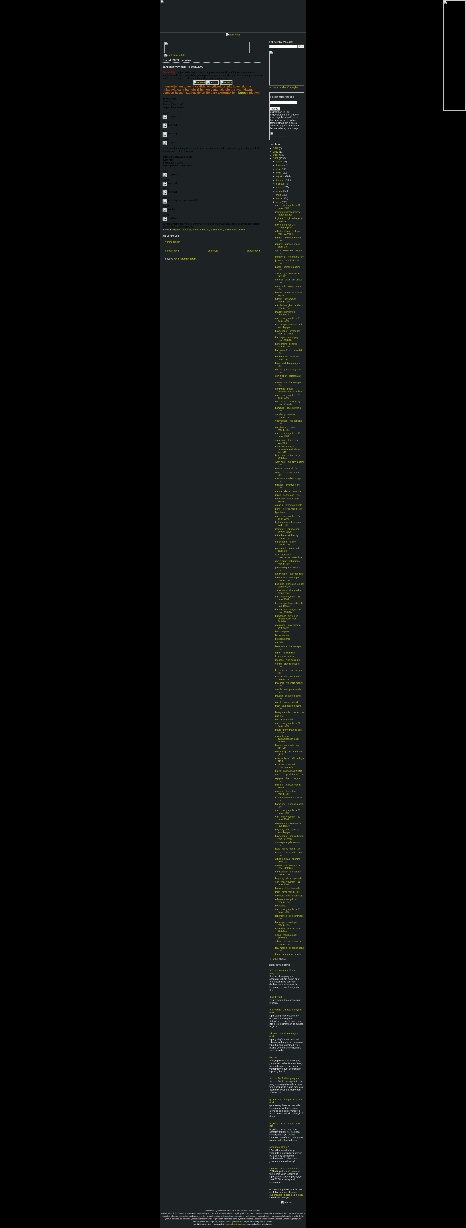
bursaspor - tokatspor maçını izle (286, 923)
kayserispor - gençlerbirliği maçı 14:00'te (289, 837)
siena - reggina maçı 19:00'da (286, 936)
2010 (276, 155)
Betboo (288, 1194)
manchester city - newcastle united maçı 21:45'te (288, 449)
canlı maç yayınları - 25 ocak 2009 (287, 598)
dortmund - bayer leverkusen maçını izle (288, 390)
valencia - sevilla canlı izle (289, 895)
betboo (273, 1057)
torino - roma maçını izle (288, 954)
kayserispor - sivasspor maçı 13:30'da (287, 332)
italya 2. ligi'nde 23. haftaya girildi (285, 226)
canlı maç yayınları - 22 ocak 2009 (287, 818)
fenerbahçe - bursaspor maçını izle (287, 579)
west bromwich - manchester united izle (288, 556)
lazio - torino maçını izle (288, 848)
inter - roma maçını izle (287, 891)
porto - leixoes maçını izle (289, 508)
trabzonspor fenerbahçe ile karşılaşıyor (289, 604)
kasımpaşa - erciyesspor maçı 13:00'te (288, 611)
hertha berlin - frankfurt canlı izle (287, 358)
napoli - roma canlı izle (287, 702)
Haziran (280, 183)
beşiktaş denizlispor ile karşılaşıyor (287, 831)
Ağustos (280, 176)
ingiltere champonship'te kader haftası (288, 213)
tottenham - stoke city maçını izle (286, 536)
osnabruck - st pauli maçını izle (285, 428)
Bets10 (299, 1194)
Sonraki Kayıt (172, 250)
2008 (276, 959)
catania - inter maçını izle (288, 505)
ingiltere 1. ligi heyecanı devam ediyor (287, 530)
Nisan (279, 191)
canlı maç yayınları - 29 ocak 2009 (287, 396)
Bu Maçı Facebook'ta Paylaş (283, 87)
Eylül (279, 172)
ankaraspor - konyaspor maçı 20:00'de (287, 866)
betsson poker (282, 631)
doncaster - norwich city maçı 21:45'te (287, 403)
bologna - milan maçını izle (289, 712)
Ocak (279, 202)
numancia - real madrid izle (289, 256)
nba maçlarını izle (284, 719)
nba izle (279, 716)
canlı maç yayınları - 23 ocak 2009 (287, 811)
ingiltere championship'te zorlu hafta (288, 524)
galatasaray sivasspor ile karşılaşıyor (288, 824)
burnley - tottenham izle (287, 888)
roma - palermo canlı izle (288, 491)
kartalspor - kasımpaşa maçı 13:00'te (287, 339)
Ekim (279, 169)
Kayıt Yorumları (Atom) (185, 258)
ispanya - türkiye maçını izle (284, 1168)
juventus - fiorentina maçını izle (285, 792)
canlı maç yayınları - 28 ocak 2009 (287, 435)
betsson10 (280, 905)
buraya (243, 92)
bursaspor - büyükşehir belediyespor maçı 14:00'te (287, 619)
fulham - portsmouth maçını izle (285, 300)
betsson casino (283, 635)
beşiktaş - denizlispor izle (288, 878)
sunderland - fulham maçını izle (285, 543)
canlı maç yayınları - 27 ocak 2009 (287, 517)
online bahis (217, 229)
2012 (276, 148)
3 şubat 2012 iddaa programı (284, 1078)
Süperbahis (275, 1194)
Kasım (279, 165)
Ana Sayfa (213, 250)
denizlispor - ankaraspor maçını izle (287, 562)
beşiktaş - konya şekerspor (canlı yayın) (289, 585)
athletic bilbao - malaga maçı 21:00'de (287, 232)
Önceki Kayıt (253, 250)
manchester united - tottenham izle (285, 766)
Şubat (279, 198)
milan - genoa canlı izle (287, 495)
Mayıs (279, 187)
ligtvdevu (280, 512)
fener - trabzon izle (285, 652)
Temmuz (280, 180)
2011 (276, 151)
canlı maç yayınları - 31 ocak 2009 (287, 207)
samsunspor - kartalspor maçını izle (288, 873)
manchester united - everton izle (285, 313)
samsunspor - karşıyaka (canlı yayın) (288, 591)
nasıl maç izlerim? (279, 1147)
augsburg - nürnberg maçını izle (285, 415)
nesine (205, 229)
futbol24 (196, 229)
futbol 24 (186, 229)
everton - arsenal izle (286, 468)
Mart (279, 195)
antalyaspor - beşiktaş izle (289, 573)
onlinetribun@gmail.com (236, 1224)
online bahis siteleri (235, 229)
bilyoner (176, 229)
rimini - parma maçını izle (288, 771)
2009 (276, 158)
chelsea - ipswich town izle (289, 774)
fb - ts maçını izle (284, 656)
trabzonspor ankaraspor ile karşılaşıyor (289, 326)
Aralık (279, 161)
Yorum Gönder (172, 241)
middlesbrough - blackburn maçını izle (289, 306)
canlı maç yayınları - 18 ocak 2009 (287, 910)
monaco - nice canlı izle (287, 660)
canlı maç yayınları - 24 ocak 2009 (287, 724)
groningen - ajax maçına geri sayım (288, 626)
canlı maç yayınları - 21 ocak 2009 (287, 883)
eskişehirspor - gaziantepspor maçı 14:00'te (287, 739)
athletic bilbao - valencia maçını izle (288, 943)
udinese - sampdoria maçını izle (286, 900)
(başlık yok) (275, 997)
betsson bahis (282, 638)
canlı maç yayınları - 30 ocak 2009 (287, 319)
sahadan (279, 642)
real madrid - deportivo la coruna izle (288, 678)
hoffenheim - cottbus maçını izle (286, 345)
